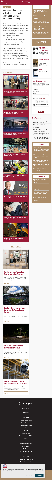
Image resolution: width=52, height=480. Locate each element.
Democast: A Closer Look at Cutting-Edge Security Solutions (41, 169)
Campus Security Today (26, 420)
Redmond (26, 441)
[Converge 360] (26, 403)
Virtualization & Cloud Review (26, 459)
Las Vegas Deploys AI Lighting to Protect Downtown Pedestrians (13, 239)
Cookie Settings (29, 475)
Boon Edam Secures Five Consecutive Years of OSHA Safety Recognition (41, 126)
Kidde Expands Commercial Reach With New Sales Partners (41, 130)
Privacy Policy (42, 98)
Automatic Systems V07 (44, 60)
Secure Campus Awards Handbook (40, 188)
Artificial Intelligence (41, 7)
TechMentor (26, 448)
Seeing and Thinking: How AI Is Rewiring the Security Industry (41, 165)
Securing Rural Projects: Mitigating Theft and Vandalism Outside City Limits (15, 383)
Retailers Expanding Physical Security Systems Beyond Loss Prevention (15, 273)
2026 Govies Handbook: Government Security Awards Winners (41, 199)
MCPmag (26, 430)
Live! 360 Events (26, 428)
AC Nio (40, 69)
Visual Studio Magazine (26, 461)
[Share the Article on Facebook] (3, 7)
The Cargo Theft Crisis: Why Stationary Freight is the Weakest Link (41, 194)
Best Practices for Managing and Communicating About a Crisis (41, 156)
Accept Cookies (39, 475)
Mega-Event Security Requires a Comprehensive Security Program (41, 34)
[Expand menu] (50, 1)
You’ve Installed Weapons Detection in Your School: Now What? (41, 181)
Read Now (6, 283)
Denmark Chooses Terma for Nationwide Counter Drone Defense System (41, 12)
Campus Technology (26, 422)
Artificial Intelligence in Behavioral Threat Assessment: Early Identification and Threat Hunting (41, 150)
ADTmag (26, 415)
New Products (41, 42)
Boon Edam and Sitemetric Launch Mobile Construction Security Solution (13, 113)
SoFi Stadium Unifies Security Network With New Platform (40, 121)
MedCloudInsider (26, 433)
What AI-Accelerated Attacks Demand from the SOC (41, 161)
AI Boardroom (26, 412)
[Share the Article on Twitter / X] (7, 7)
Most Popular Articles (38, 118)
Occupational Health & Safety (26, 435)
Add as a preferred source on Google (6, 3)
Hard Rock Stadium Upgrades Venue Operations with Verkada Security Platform (14, 310)
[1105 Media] (26, 409)
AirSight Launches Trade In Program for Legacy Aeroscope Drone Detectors (14, 134)
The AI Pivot (26, 454)
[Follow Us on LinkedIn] (2, 1)
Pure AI (26, 438)
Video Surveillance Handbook (41, 185)
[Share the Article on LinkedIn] (5, 7)
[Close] (43, 465)
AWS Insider (26, 417)
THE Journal (26, 456)
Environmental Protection (26, 425)
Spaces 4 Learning (26, 446)
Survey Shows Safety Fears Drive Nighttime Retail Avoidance (13, 347)
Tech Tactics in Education (26, 451)
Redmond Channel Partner (26, 443)
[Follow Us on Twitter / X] (3, 1)
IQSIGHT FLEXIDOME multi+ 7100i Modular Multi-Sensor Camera (43, 48)
